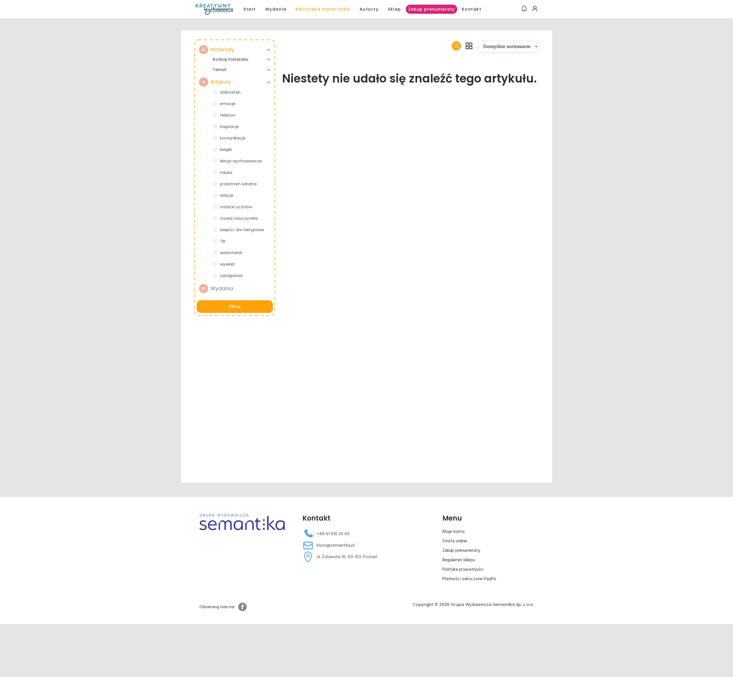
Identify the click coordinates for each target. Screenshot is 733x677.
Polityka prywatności (462, 569)
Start (249, 9)
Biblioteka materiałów (322, 9)
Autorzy (369, 9)
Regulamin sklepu (458, 560)
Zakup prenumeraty (431, 9)
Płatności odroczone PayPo (469, 579)
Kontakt (472, 9)
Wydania (276, 9)
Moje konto (453, 531)
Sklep (394, 9)
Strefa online (454, 541)
